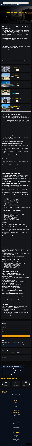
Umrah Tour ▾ (6, 4)
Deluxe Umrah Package (13, 342)
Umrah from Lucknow (16, 435)
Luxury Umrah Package (21, 342)
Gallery (16, 406)
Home (2, 4)
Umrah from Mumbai (16, 439)
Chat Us (29, 444)
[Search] (28, 3)
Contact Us (16, 402)
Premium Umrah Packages (16, 420)
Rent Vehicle (17, 4)
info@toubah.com (13, 1)
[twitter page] (21, 1)
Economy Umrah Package (13, 344)
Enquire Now (16, 335)
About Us (16, 403)
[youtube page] (18, 359)
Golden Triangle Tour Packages (16, 414)
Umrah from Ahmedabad (16, 440)
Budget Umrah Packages (16, 424)
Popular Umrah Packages (21, 344)
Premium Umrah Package (5, 342)
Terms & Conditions (16, 410)
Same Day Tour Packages (16, 415)
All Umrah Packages (16, 428)
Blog (20, 4)
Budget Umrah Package (5, 344)
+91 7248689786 (7, 1)
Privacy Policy (16, 407)
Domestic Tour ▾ (11, 4)
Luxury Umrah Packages (16, 423)
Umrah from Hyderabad (16, 436)
